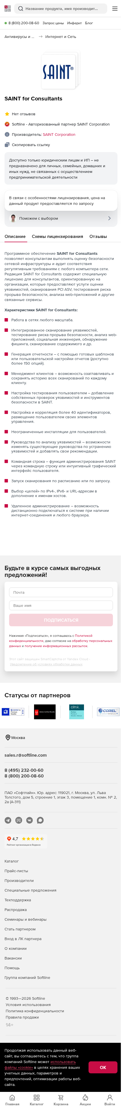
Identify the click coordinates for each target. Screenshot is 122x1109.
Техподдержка (18, 900)
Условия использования (28, 1004)
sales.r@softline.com (26, 754)
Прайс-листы (16, 870)
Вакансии (13, 958)
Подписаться (61, 620)
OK (103, 1067)
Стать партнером (20, 929)
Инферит (74, 23)
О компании (16, 948)
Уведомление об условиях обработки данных (46, 664)
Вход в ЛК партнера (23, 938)
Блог (89, 23)
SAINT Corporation (59, 134)
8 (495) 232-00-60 (24, 770)
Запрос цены (53, 23)
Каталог (12, 861)
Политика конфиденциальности (35, 1011)
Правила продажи (22, 1017)
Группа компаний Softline (27, 977)
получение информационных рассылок (56, 646)
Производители (19, 880)
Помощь (12, 967)
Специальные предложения (30, 890)
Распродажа (16, 909)
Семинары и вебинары (26, 919)
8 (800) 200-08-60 (24, 23)
